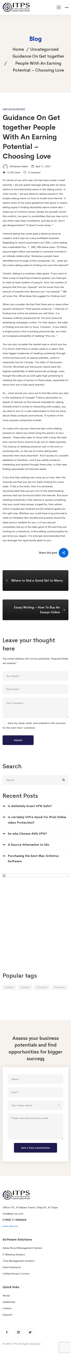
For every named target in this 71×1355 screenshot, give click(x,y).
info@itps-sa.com (13, 1213)
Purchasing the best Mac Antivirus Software (33, 858)
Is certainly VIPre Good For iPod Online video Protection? (37, 819)
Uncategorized (44, 49)
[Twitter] (30, 1332)
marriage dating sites (43, 184)
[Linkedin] (18, 1332)
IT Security (41, 987)
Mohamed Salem (18, 166)
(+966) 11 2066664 (14, 1219)
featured (25, 987)
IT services (59, 987)
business (9, 987)
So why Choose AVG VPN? (27, 834)
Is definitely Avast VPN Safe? (30, 806)
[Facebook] (7, 1332)
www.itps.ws (10, 1226)
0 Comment (34, 172)
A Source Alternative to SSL (28, 845)
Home (18, 49)
